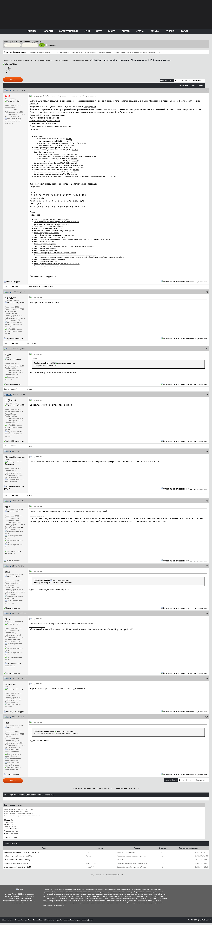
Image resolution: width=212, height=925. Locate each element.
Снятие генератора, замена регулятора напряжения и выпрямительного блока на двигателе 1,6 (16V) (72, 239)
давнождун (10, 684)
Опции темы (183, 85)
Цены (86, 31)
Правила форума (10, 837)
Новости (47, 31)
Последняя (196, 81)
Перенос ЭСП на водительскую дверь (47, 114)
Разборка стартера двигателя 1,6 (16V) (49, 228)
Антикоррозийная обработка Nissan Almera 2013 (22, 852)
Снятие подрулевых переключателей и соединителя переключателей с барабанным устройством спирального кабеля (79, 257)
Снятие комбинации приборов (45, 248)
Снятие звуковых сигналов (44, 241)
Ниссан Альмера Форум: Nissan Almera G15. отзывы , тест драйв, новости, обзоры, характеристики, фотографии (56, 920)
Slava (29, 286)
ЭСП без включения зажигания (44, 117)
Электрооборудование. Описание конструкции (51, 219)
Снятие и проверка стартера (45, 244)
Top (9, 68)
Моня (50, 286)
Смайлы (7, 822)
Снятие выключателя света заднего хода (49, 237)
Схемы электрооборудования (43, 123)
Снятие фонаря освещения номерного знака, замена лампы (57, 264)
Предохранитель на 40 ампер (126, 789)
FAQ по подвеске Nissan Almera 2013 (18, 856)
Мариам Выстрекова (15, 457)
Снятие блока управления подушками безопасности (54, 235)
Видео (111, 31)
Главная (32, 31)
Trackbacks (8, 829)
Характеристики (68, 31)
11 (186, 81)
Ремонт (169, 31)
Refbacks (7, 833)
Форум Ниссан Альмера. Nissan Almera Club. (20, 60)
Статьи (140, 31)
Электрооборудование (81, 60)
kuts (29, 343)
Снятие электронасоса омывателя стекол (49, 266)
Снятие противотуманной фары (46, 261)
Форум (184, 31)
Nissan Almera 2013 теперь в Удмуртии (18, 859)
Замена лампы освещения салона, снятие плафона (53, 224)
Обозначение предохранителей (44, 120)
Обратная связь (7, 920)
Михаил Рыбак (40, 286)
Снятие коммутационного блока (46, 250)
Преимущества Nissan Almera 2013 (17, 863)
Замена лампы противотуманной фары (49, 226)
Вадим (8, 354)
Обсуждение (90, 106)
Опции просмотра (196, 85)
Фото (98, 31)
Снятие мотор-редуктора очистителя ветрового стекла (55, 253)
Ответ (13, 80)
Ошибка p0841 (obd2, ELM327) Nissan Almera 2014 (94, 789)
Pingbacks (7, 831)
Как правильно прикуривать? (43, 276)
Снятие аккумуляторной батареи (46, 233)
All (9, 70)
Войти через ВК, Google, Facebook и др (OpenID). (22, 42)
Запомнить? (52, 45)
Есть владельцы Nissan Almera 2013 (17, 867)
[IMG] (6, 824)
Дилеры (125, 31)
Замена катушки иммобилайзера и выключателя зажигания (56, 222)
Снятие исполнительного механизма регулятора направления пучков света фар (64, 246)
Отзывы (154, 31)
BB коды (7, 820)
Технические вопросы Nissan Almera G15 (54, 60)
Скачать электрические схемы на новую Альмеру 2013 (55, 230)
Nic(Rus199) (11, 297)
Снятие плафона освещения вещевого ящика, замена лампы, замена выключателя (65, 255)
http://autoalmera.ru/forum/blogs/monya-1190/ (110, 629)
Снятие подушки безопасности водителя (49, 259)
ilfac (7, 722)
